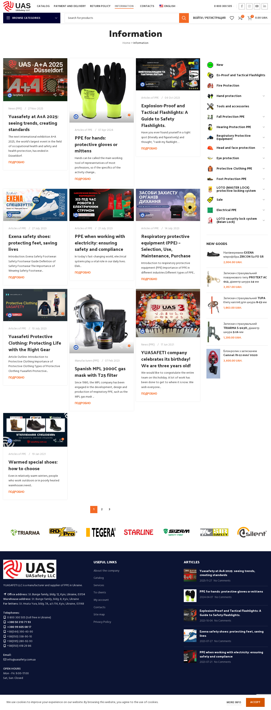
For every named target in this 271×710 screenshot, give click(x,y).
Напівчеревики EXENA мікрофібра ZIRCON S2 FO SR (243, 254)
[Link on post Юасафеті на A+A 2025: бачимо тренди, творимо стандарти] (35, 79)
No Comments (222, 581)
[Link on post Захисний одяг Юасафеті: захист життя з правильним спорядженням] (35, 305)
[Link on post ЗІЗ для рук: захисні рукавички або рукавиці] (101, 90)
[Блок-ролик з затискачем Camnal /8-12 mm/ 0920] (213, 364)
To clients (100, 593)
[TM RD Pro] (63, 532)
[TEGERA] (101, 532)
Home (126, 43)
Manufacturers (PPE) (87, 361)
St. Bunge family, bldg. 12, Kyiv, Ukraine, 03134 (56, 594)
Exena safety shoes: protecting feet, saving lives (32, 242)
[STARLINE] (139, 532)
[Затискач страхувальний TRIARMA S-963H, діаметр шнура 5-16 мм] (213, 332)
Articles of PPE (83, 130)
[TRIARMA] (25, 532)
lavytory (18, 95)
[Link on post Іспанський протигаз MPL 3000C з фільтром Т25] (101, 321)
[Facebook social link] (242, 6)
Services (99, 585)
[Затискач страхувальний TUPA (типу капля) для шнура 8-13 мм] (213, 305)
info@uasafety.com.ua (21, 659)
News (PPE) (15, 108)
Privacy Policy (102, 622)
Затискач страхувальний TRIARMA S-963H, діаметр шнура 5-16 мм (241, 328)
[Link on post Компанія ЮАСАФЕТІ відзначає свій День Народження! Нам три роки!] (168, 313)
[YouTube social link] (257, 6)
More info (234, 702)
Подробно (16, 162)
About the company (106, 571)
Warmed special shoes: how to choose (33, 464)
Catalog (99, 578)
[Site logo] (18, 6)
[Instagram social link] (249, 6)
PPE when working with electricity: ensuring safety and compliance (100, 242)
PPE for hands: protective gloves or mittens (96, 144)
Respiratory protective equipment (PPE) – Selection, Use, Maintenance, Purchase (166, 246)
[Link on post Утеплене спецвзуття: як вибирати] (35, 430)
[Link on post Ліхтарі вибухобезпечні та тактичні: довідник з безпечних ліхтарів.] (168, 74)
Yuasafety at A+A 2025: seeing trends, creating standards (33, 123)
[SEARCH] (184, 18)
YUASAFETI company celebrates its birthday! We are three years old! (166, 359)
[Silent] (252, 532)
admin (83, 116)
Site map (99, 615)
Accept (255, 702)
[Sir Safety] (214, 532)
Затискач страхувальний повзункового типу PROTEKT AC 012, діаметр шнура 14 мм (245, 277)
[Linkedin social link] (264, 6)
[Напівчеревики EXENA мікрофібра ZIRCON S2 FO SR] (213, 257)
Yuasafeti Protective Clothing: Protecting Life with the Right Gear (34, 343)
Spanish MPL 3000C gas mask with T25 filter (100, 371)
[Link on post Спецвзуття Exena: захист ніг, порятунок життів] (35, 205)
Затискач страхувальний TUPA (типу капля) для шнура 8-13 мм (245, 300)
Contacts (99, 607)
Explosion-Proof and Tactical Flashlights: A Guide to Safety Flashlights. (164, 115)
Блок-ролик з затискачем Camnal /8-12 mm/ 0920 (240, 353)
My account (101, 600)
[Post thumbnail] (190, 576)
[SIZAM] (176, 532)
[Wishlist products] (232, 18)
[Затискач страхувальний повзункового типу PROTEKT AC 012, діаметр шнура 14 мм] (213, 280)
